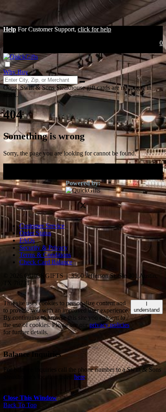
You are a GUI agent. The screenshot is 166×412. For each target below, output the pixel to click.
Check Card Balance (45, 262)
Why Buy (15, 71)
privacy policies (109, 324)
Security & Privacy (43, 247)
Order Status (35, 233)
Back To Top (20, 405)
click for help (94, 29)
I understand (147, 307)
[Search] (82, 82)
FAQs (27, 240)
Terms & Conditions (45, 254)
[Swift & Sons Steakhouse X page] (83, 206)
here (79, 376)
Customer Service (41, 225)
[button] (9, 29)
